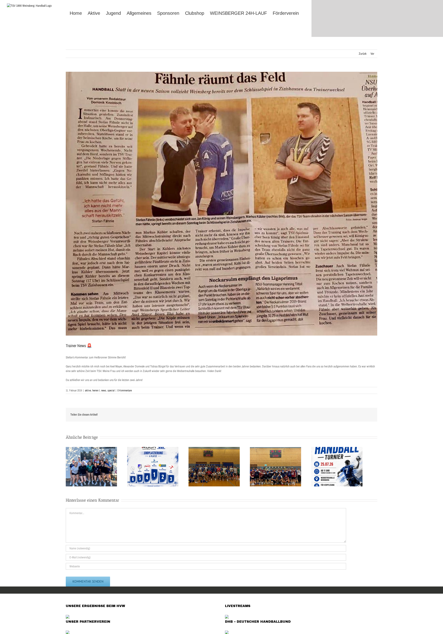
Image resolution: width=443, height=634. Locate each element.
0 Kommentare (124, 390)
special (111, 390)
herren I (96, 390)
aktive (88, 390)
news (103, 390)
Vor (372, 54)
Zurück (362, 54)
